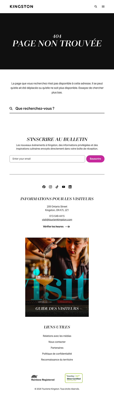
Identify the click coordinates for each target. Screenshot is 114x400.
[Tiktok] (57, 187)
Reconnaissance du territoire (57, 359)
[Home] (21, 6)
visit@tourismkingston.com (57, 219)
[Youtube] (63, 187)
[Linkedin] (70, 187)
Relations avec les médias (57, 336)
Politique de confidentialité (57, 353)
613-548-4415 (57, 216)
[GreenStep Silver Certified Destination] (73, 378)
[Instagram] (50, 187)
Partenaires (57, 347)
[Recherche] (95, 6)
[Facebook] (44, 187)
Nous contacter (57, 341)
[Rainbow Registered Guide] (42, 378)
